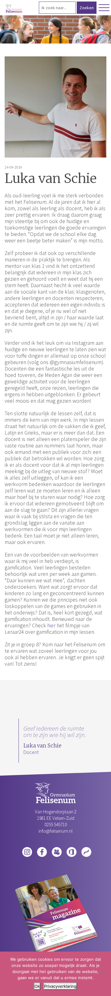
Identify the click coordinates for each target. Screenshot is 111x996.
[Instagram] (27, 851)
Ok (37, 986)
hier (51, 625)
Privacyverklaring (60, 986)
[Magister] (57, 851)
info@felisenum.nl (55, 831)
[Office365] (71, 851)
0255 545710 (55, 824)
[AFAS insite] (86, 851)
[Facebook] (42, 851)
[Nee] (103, 974)
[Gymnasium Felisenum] (14, 8)
